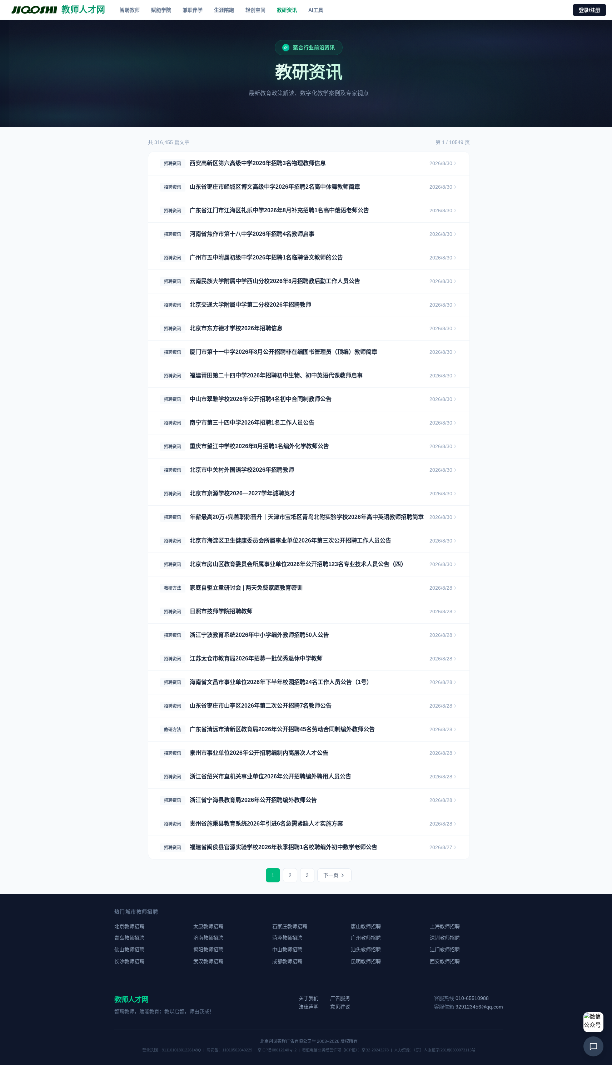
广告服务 (340, 998)
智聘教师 (130, 10)
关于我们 (309, 998)
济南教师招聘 (208, 938)
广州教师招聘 (366, 938)
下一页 (330, 875)
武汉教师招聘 (208, 961)
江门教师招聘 (445, 949)
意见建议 (340, 1007)
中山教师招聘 (287, 949)
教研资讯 (287, 10)
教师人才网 (131, 1000)
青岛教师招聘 (129, 938)
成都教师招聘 (287, 961)
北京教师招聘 (129, 926)
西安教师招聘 (445, 961)
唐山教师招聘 (366, 926)
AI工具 (315, 10)
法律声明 (309, 1007)
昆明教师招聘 (366, 961)
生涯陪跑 (224, 10)
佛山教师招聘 (129, 949)
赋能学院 (161, 10)
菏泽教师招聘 (287, 938)
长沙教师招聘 (129, 961)
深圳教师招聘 (445, 938)
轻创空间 (255, 10)
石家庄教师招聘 (289, 926)
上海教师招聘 (445, 926)
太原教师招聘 (208, 926)
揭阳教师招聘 (208, 949)
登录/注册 (589, 10)
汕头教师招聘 (366, 949)
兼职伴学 (193, 10)
